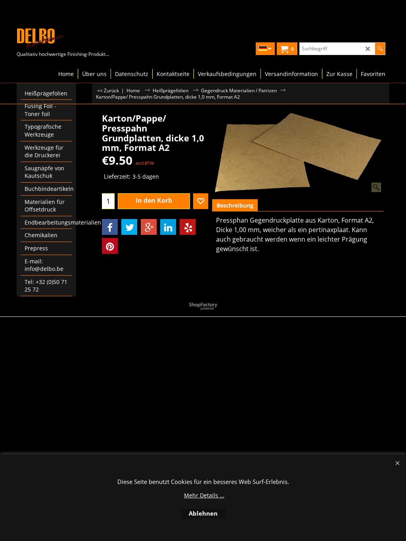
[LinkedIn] (168, 227)
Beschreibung (234, 205)
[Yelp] (187, 227)
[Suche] (380, 49)
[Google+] (149, 227)
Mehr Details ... (204, 495)
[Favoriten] (200, 201)
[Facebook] (110, 227)
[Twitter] (129, 227)
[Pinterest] (110, 246)
